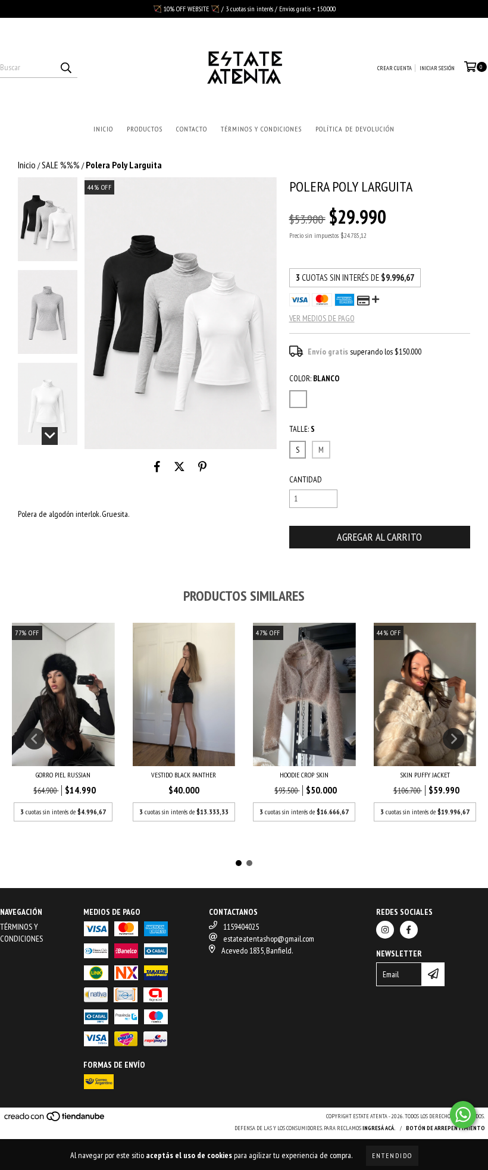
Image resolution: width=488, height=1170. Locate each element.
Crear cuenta (394, 68)
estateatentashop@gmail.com (268, 938)
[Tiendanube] (55, 1120)
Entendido (392, 1155)
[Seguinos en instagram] (385, 930)
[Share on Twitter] (179, 467)
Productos (144, 128)
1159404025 (241, 926)
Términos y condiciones (261, 128)
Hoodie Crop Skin (304, 774)
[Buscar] (65, 67)
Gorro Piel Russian (63, 774)
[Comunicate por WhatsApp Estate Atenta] (463, 1114)
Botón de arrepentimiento (445, 1128)
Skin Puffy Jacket (425, 774)
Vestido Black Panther (183, 774)
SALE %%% (61, 165)
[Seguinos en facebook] (409, 930)
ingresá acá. (379, 1128)
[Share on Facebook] (157, 467)
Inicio (103, 128)
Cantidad (305, 479)
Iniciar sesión (437, 68)
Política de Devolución (355, 128)
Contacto (191, 128)
